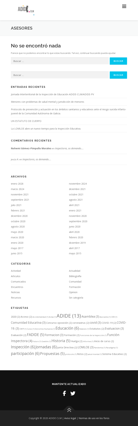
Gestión (46, 341)
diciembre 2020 (19, 215)
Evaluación (18, 335)
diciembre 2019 (77, 242)
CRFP (23, 329)
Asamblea (90, 316)
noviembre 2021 (20, 194)
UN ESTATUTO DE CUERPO (26, 121)
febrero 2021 (18, 210)
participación (25, 353)
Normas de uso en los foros (94, 418)
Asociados (105, 317)
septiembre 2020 (78, 221)
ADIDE (69, 315)
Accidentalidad (40, 317)
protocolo (71, 354)
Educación (67, 328)
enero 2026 (17, 183)
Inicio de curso (104, 341)
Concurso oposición (59, 322)
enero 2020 (17, 242)
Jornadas (46, 347)
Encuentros (17, 287)
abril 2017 (74, 248)
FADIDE (35, 334)
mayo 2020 (17, 232)
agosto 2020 (18, 226)
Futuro (37, 341)
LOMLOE (86, 347)
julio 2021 (16, 205)
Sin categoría (76, 297)
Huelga (76, 341)
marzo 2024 (17, 189)
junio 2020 (74, 226)
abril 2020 (74, 232)
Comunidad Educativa (28, 323)
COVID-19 (108, 322)
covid (95, 323)
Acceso (26, 316)
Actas (52, 317)
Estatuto (84, 329)
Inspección (23, 347)
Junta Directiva (67, 347)
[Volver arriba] (69, 410)
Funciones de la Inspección (93, 335)
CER (114, 317)
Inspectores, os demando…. (69, 148)
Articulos (15, 276)
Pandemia (100, 347)
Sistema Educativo (114, 354)
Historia (60, 340)
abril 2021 (74, 205)
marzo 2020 (17, 237)
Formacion (54, 335)
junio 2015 (16, 253)
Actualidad (74, 270)
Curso (30, 329)
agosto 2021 (76, 199)
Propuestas (52, 353)
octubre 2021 (76, 194)
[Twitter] (72, 393)
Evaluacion (114, 328)
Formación (75, 287)
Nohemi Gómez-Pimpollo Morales (31, 148)
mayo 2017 (17, 248)
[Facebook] (64, 393)
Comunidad (75, 281)
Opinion (73, 292)
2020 (15, 316)
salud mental (95, 354)
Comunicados (18, 281)
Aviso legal (70, 418)
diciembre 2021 (77, 189)
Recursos (16, 297)
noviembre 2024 (78, 183)
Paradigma (112, 347)
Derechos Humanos (45, 329)
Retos (82, 354)
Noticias (15, 292)
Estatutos (97, 328)
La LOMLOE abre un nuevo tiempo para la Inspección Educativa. (46, 128)
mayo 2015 (75, 253)
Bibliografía (75, 276)
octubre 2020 (18, 221)
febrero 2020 (76, 237)
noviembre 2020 (78, 215)
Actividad (16, 270)
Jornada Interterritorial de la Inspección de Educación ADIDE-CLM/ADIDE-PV (52, 94)
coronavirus (80, 322)
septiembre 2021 (20, 199)
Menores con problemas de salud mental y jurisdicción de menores (47, 101)
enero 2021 (75, 210)
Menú (124, 6)
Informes (88, 341)
